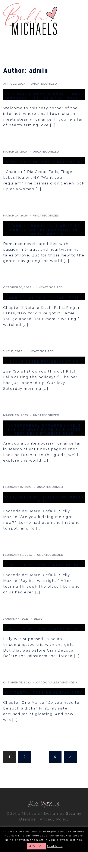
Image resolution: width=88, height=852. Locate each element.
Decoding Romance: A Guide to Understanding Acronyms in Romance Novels (44, 230)
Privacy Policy (54, 819)
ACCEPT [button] (36, 846)
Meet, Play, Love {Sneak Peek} (44, 629)
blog (38, 618)
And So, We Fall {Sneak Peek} (44, 298)
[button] (74, 20)
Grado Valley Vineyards (56, 682)
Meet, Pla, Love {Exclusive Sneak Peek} (44, 499)
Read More (55, 846)
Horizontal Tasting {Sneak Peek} (44, 693)
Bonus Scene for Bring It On (44, 362)
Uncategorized (44, 83)
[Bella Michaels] (30, 20)
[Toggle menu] (83, 20)
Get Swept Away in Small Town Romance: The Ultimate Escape (44, 96)
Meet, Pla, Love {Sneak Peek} (44, 565)
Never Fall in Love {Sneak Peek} (44, 162)
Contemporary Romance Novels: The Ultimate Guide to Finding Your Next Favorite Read (44, 429)
